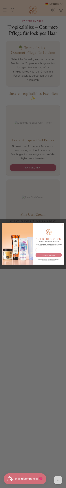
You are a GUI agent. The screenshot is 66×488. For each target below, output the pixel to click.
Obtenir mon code (48, 255)
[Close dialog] (62, 225)
